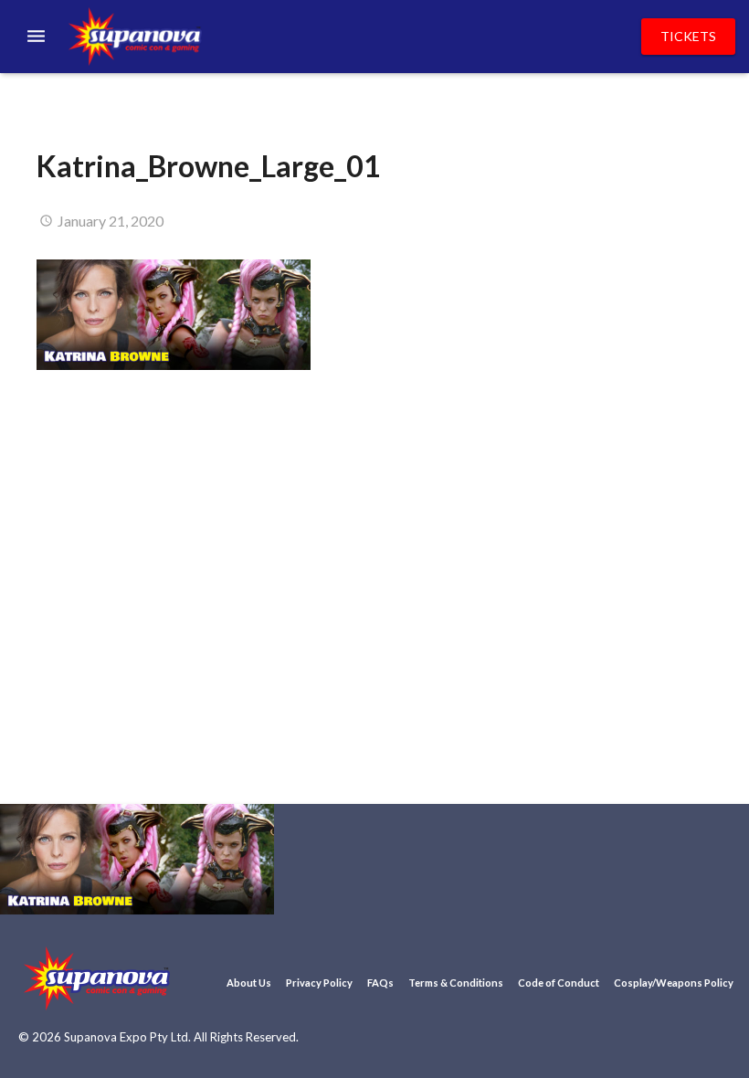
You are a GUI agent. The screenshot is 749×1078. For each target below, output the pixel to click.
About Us (249, 982)
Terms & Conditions (455, 982)
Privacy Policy (319, 982)
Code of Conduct (558, 982)
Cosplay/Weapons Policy (673, 982)
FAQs (380, 982)
